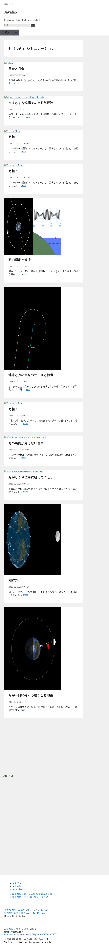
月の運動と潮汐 (20, 260)
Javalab (10, 12)
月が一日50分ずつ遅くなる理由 (31, 695)
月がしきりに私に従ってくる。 (31, 477)
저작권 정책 (10, 910)
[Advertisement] (21, 805)
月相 (12, 137)
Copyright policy (43, 910)
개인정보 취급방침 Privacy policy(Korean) (24, 913)
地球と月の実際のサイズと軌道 (31, 375)
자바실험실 (10, 929)
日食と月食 (16, 69)
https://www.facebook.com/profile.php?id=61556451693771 (31, 934)
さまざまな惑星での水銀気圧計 (31, 103)
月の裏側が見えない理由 (26, 443)
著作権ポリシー (26, 910)
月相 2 (13, 409)
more (16, 83)
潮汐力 (13, 580)
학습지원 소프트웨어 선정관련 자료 (30, 897)
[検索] (33, 25)
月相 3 (13, 171)
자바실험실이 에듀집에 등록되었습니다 (32, 894)
